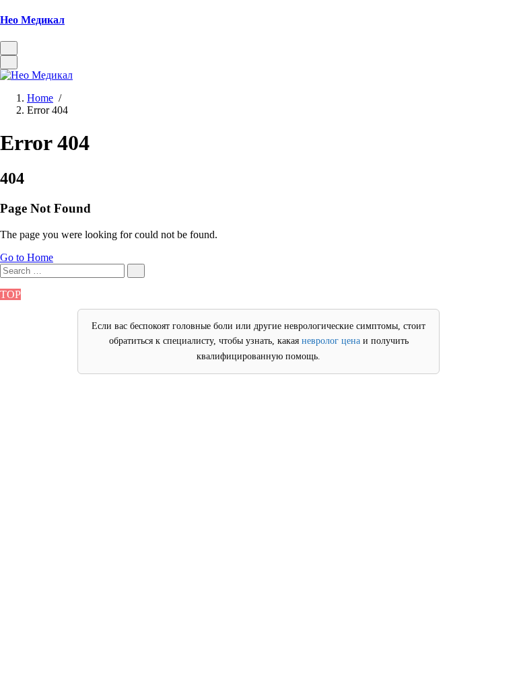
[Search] (136, 271)
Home (40, 98)
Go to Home (26, 257)
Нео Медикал (32, 20)
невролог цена (331, 341)
